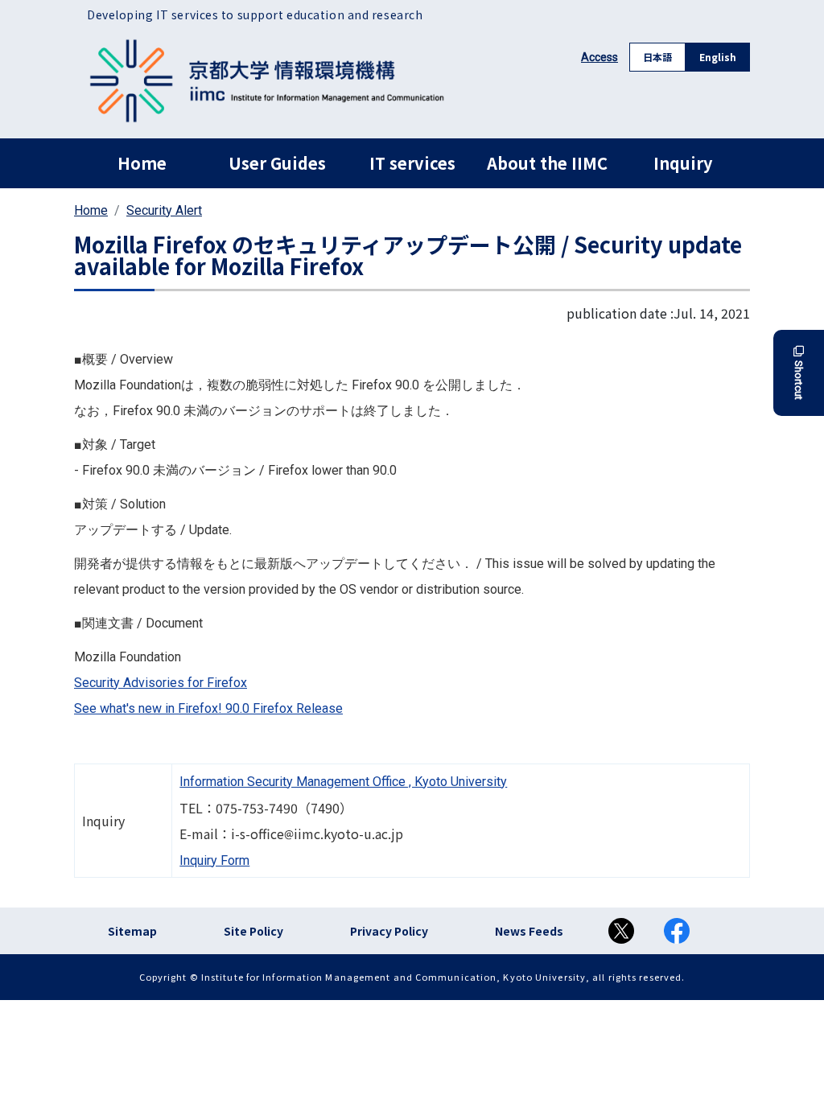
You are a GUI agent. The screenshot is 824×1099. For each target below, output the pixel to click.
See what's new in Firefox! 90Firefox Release (208, 708)
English (717, 57)
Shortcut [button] (799, 380)
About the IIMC (547, 163)
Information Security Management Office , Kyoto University (343, 781)
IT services (412, 163)
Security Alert (164, 210)
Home (142, 163)
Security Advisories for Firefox (160, 682)
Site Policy (253, 931)
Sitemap (132, 931)
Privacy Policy (389, 931)
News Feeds (529, 931)
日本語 (657, 57)
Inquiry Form (214, 860)
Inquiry (682, 163)
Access (599, 57)
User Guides (277, 163)
